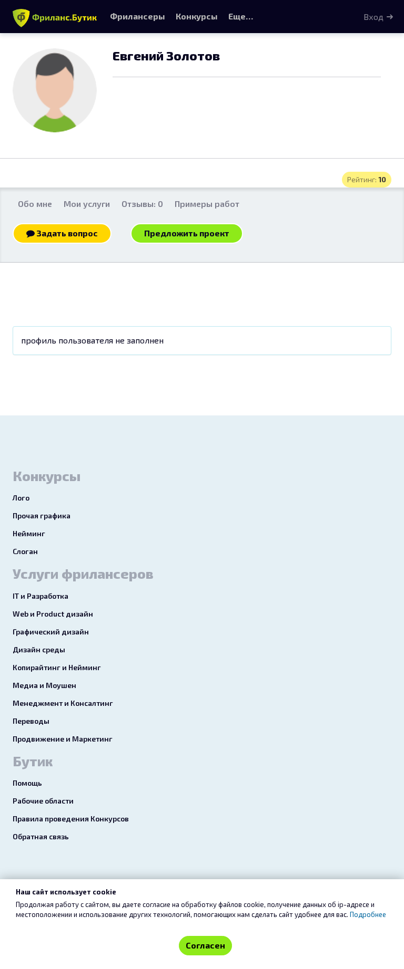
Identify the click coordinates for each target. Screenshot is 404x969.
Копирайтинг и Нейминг (57, 667)
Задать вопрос (66, 233)
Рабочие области (43, 800)
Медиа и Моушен (44, 685)
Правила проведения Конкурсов (71, 818)
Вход (373, 17)
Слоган (25, 551)
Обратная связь (41, 836)
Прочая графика (41, 515)
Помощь (27, 782)
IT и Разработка (40, 595)
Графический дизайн (51, 631)
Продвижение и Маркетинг (63, 738)
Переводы (31, 720)
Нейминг (29, 533)
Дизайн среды (39, 649)
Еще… (240, 16)
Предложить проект (186, 233)
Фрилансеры (137, 16)
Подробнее (368, 914)
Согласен (205, 945)
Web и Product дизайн (53, 613)
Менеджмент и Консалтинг (63, 703)
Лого (21, 497)
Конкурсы (197, 16)
